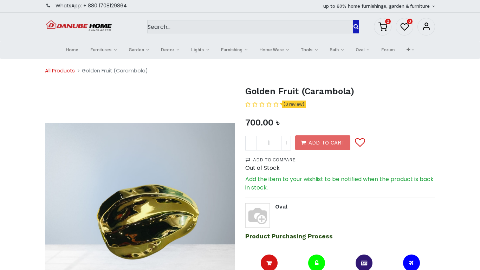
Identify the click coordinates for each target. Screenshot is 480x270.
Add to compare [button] (274, 159)
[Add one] (286, 143)
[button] (410, 50)
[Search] (356, 26)
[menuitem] (72, 50)
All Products (60, 70)
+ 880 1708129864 (105, 5)
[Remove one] (251, 143)
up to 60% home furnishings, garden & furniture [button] (377, 6)
